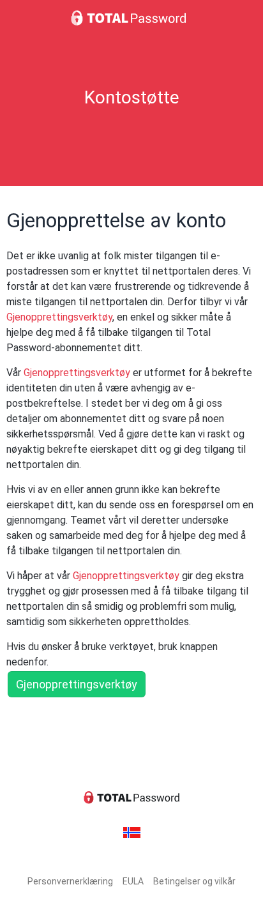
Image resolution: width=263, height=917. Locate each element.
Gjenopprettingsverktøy (59, 317)
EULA (133, 881)
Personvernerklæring (70, 881)
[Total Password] (131, 18)
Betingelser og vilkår (194, 881)
